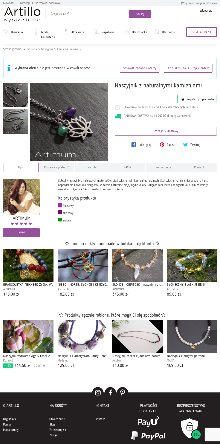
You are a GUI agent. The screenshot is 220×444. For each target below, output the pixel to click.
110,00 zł (120, 366)
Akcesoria (77, 32)
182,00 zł (66, 294)
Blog (52, 424)
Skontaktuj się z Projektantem (188, 68)
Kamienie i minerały (69, 49)
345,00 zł (120, 294)
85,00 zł (174, 294)
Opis (21, 167)
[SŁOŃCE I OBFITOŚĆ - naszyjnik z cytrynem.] (137, 265)
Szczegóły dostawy (166, 131)
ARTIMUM (9, 289)
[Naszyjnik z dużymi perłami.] (192, 336)
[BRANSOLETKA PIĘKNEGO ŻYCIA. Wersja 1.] (28, 265)
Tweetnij (194, 144)
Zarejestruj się (57, 430)
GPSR (127, 167)
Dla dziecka (139, 32)
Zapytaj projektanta (199, 99)
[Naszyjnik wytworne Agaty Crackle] (28, 336)
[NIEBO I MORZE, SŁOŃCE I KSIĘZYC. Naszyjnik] (83, 265)
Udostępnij (144, 144)
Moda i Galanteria (48, 35)
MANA (170, 360)
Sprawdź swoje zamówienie (200, 3)
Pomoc (7, 424)
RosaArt (8, 360)
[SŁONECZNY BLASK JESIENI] (192, 265)
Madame (63, 360)
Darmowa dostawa (47, 3)
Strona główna (12, 49)
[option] (28, 273)
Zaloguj (53, 435)
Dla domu (168, 32)
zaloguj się (206, 10)
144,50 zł (25, 366)
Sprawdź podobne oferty (139, 68)
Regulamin (9, 419)
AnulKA (116, 360)
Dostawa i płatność (56, 167)
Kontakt (199, 167)
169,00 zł (175, 366)
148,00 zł (11, 294)
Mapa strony (10, 430)
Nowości (8, 3)
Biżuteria (17, 32)
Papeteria (108, 32)
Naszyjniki (47, 49)
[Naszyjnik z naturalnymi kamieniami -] (15, 95)
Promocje (24, 3)
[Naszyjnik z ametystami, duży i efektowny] (83, 336)
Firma (21, 232)
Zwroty (92, 167)
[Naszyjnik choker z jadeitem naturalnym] (137, 336)
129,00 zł (66, 366)
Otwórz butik (57, 419)
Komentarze (163, 167)
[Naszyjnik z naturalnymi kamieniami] (69, 122)
